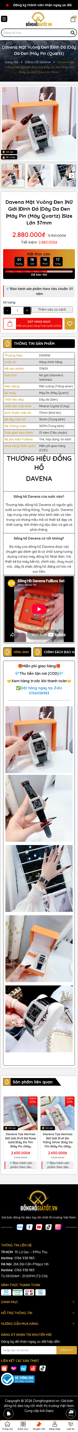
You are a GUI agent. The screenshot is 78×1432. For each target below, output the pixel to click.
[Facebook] (29, 1227)
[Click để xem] (39, 123)
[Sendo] (33, 1368)
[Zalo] (20, 1227)
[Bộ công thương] (39, 1379)
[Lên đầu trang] (71, 1402)
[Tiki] (23, 1368)
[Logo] (39, 19)
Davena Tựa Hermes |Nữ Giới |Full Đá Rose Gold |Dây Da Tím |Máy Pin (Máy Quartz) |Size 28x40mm (20, 1140)
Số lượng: (9, 302)
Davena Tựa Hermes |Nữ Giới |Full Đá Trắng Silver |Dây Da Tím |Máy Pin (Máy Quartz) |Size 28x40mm (58, 1140)
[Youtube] (39, 1227)
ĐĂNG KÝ (67, 1350)
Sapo (50, 1411)
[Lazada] (14, 1368)
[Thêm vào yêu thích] (69, 324)
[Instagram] (58, 1227)
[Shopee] (4, 1368)
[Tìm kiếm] (73, 33)
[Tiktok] (48, 1227)
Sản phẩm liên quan (33, 1081)
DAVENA (44, 355)
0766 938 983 (24, 1258)
